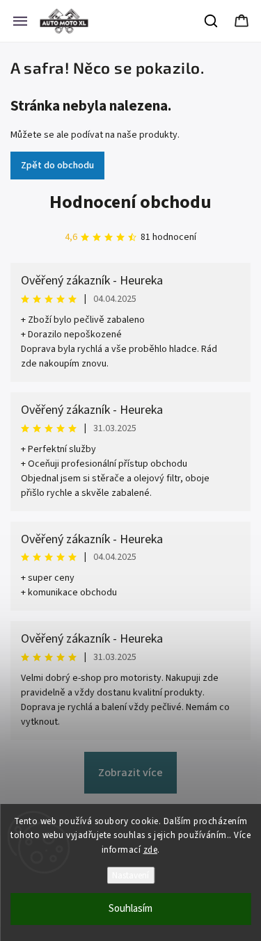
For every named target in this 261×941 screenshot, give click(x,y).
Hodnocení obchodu (130, 202)
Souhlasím (130, 908)
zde (150, 850)
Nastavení (130, 875)
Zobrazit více (130, 772)
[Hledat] (211, 21)
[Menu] (20, 21)
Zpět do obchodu (57, 165)
